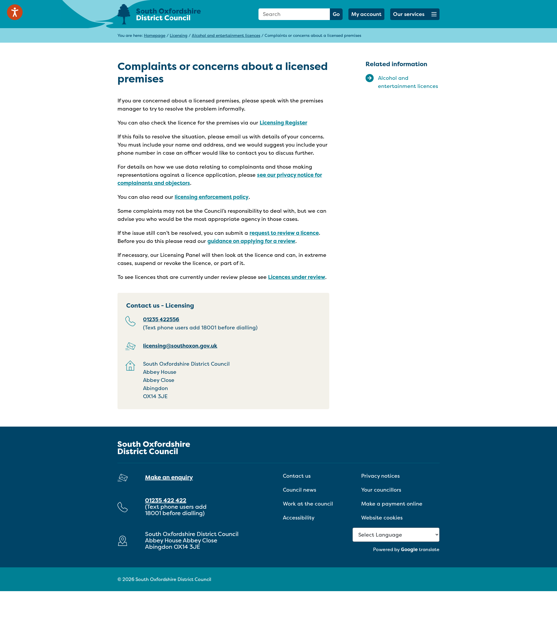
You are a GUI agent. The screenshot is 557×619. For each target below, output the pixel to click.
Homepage (154, 35)
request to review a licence (284, 233)
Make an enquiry (169, 477)
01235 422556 (161, 319)
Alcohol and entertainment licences (226, 35)
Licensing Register (283, 122)
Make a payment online (391, 503)
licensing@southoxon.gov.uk (180, 345)
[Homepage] (168, 14)
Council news (299, 489)
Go (336, 14)
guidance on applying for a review (251, 241)
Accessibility (298, 517)
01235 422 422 (165, 500)
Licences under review (296, 277)
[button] (415, 14)
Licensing (178, 35)
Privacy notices (380, 475)
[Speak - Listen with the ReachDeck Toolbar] (15, 12)
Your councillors (381, 489)
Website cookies (382, 517)
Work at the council (308, 503)
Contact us (297, 475)
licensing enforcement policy (212, 197)
